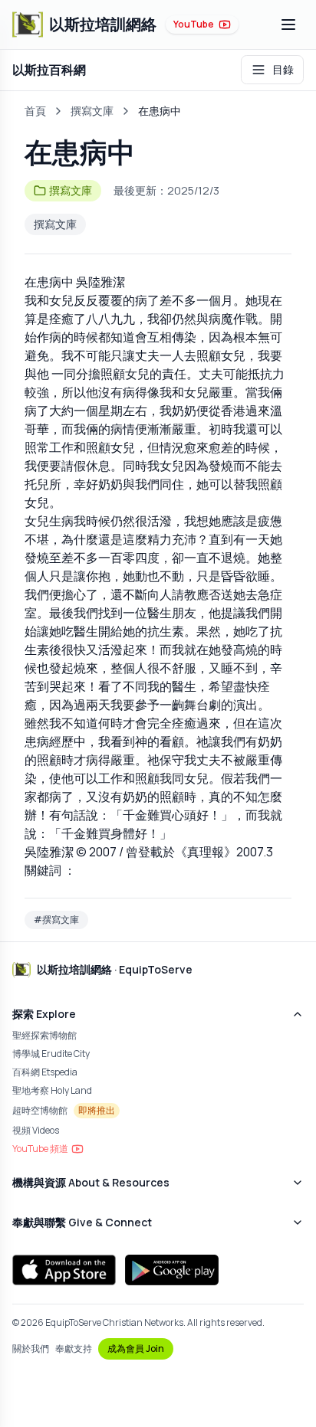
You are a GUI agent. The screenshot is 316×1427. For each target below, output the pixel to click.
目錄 (283, 69)
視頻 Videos (35, 1130)
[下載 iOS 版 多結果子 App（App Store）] (64, 1270)
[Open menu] (288, 24)
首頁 (35, 110)
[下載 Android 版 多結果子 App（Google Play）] (172, 1270)
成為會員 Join (135, 1348)
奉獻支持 (73, 1349)
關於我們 (30, 1349)
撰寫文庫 (92, 110)
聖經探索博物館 (44, 1035)
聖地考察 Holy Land (52, 1090)
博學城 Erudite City (51, 1053)
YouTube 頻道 (40, 1148)
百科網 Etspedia (44, 1071)
